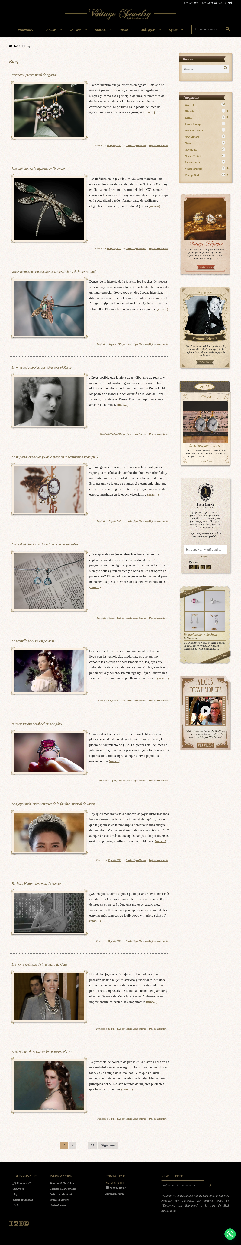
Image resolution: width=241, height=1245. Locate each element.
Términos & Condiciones (62, 1183)
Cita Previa (18, 1188)
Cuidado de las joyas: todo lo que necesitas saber (45, 544)
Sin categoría (204, 162)
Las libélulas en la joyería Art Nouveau (38, 168)
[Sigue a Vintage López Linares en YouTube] (21, 1224)
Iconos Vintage (205, 124)
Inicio (17, 46)
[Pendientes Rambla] (215, 621)
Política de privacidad (61, 1194)
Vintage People (207, 168)
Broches (100, 30)
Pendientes (25, 30)
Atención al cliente (114, 1193)
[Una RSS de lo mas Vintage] (191, 567)
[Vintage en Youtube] (209, 567)
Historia (207, 111)
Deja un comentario (158, 145)
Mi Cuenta (191, 3)
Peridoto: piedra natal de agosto (34, 75)
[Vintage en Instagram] (203, 567)
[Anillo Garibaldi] (194, 601)
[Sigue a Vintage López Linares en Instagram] (16, 1224)
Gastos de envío (58, 1205)
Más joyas (148, 30)
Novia (124, 30)
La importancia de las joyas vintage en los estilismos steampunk (55, 457)
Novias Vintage (205, 155)
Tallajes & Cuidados (22, 1199)
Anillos (51, 30)
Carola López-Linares (136, 145)
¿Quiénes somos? (21, 1183)
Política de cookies (59, 1199)
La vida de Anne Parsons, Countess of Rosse (41, 367)
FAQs (15, 1205)
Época (173, 30)
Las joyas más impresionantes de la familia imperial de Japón (53, 804)
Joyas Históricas (205, 130)
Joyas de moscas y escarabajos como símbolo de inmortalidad (53, 271)
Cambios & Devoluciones (63, 1188)
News (204, 143)
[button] (230, 1234)
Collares (75, 30)
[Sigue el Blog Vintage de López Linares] (26, 1224)
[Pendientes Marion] (194, 621)
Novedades (205, 149)
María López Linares (136, 344)
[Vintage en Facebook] (197, 567)
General (205, 104)
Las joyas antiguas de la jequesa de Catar (40, 964)
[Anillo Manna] (215, 601)
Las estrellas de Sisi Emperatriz (33, 641)
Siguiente (108, 1145)
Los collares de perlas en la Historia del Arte (42, 1052)
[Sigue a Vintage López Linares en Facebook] (11, 1224)
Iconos (207, 117)
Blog (14, 1194)
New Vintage (205, 136)
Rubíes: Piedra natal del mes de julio (37, 724)
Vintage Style (207, 175)
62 (92, 1145)
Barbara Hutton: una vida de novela (36, 883)
